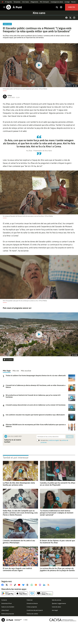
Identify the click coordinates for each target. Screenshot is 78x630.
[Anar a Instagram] (11, 585)
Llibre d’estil (5, 610)
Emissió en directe (32, 603)
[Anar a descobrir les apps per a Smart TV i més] (44, 593)
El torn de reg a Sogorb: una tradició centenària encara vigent (17, 569)
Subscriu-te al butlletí (7, 607)
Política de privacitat (7, 613)
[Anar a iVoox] (36, 585)
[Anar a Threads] (28, 585)
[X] (70, 18)
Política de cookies (32, 613)
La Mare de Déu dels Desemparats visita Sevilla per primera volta (19, 484)
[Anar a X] (7, 585)
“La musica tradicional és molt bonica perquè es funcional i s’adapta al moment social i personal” (56, 513)
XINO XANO (7, 24)
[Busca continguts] (57, 7)
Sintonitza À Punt (6, 603)
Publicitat (30, 600)
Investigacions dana (57, 2)
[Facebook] (66, 18)
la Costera (9, 359)
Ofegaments (34, 2)
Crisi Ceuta (25, 2)
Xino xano (39, 12)
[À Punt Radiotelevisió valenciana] (11, 620)
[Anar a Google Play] (7, 593)
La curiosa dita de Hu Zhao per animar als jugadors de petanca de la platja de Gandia (57, 569)
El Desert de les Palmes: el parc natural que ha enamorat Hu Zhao (57, 541)
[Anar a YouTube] (19, 585)
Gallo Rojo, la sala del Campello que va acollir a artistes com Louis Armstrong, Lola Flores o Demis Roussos (20, 513)
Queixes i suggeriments (59, 603)
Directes (71, 7)
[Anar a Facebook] (2, 585)
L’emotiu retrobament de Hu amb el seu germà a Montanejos (19, 541)
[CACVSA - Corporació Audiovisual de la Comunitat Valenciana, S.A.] (63, 620)
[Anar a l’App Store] (22, 593)
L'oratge (67, 2)
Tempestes (17, 2)
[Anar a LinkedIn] (44, 585)
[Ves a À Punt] (14, 7)
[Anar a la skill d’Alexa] (32, 593)
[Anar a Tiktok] (15, 585)
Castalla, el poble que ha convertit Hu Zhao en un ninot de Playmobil (57, 484)
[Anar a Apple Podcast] (40, 585)
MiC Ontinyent (44, 2)
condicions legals (53, 440)
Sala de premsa (56, 600)
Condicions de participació (35, 610)
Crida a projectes (32, 607)
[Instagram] (74, 18)
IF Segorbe (8, 2)
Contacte (4, 600)
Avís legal (55, 610)
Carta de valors (56, 607)
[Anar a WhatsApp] (32, 585)
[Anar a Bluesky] (23, 585)
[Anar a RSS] (48, 585)
